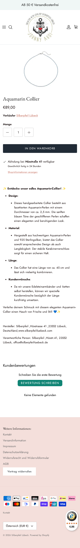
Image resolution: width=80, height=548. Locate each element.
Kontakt (7, 434)
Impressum (9, 446)
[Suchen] (12, 27)
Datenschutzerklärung (15, 452)
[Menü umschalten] (4, 27)
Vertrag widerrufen (19, 471)
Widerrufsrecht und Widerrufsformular (26, 458)
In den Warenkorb (40, 148)
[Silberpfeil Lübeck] (40, 27)
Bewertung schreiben (40, 383)
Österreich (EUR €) (17, 526)
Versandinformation (14, 440)
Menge (7, 124)
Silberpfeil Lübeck (27, 116)
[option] (40, 69)
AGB (6, 464)
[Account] (68, 27)
